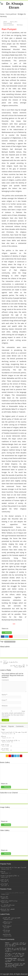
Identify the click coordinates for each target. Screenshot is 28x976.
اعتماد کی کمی (4, 748)
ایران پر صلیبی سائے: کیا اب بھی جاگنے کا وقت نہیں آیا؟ (17, 665)
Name (4, 695)
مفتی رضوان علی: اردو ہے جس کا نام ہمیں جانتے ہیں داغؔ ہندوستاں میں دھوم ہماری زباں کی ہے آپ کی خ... (15, 955)
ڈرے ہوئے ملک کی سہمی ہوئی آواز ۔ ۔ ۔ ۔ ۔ (12, 892)
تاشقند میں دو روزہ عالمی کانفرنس (11, 917)
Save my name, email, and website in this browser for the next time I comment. (13, 714)
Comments (20, 726)
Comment (5, 680)
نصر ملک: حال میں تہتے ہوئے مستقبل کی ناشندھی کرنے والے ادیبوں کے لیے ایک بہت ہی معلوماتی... (15, 949)
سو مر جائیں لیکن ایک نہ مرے (7, 905)
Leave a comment (8, 25)
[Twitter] (15, 756)
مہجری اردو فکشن (7, 922)
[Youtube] (21, 756)
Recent (3, 726)
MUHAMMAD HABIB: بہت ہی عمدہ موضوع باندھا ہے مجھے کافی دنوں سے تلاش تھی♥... (15, 960)
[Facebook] (12, 756)
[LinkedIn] (18, 756)
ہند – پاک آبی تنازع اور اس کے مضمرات (10, 740)
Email (4, 700)
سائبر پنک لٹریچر (7, 934)
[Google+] (10, 756)
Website (5, 706)
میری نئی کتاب (6, 930)
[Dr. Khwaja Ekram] (14, 5)
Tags (3, 729)
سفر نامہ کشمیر (5, 744)
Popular (11, 726)
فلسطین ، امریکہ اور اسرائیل (7, 909)
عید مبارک (3, 736)
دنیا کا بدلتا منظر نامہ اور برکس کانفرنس (10, 662)
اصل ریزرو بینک (4, 896)
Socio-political (11, 14)
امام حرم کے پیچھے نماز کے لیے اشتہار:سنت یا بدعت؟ (14, 732)
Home (2, 14)
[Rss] (7, 756)
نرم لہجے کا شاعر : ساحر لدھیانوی (8, 901)
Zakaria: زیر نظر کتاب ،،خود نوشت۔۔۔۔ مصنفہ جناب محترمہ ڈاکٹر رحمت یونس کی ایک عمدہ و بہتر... (15, 944)
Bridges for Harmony (10, 641)
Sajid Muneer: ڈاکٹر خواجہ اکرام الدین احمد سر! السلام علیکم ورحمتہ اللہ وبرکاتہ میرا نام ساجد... (15, 965)
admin (5, 22)
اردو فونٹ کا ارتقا (7, 926)
